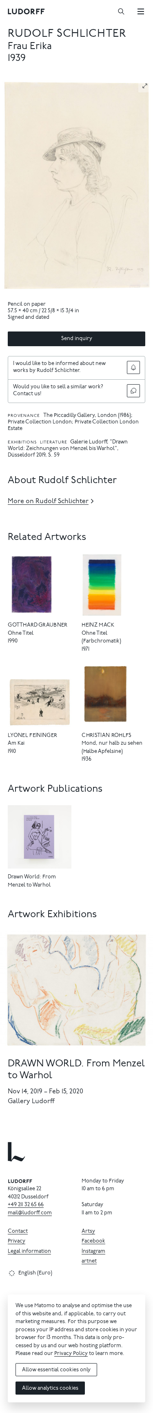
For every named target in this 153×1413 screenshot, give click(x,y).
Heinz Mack (98, 625)
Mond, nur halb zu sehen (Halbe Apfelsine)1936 (112, 751)
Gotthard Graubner (38, 625)
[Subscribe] (133, 367)
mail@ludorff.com (30, 1213)
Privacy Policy (71, 1354)
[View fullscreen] (144, 85)
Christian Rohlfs (106, 736)
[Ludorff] (26, 11)
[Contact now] (133, 390)
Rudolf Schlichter (67, 34)
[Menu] (141, 11)
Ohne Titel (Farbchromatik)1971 (101, 641)
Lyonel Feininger (32, 736)
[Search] (121, 11)
